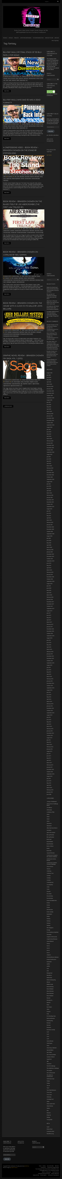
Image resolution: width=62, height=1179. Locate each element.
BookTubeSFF (37, 176)
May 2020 (49, 542)
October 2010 (50, 771)
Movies (18, 80)
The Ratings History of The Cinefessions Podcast (49, 1170)
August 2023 (49, 454)
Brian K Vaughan (17, 381)
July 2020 (49, 538)
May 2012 (49, 742)
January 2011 (50, 767)
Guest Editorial (50, 941)
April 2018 (49, 592)
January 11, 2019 (8, 330)
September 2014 (50, 687)
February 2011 (50, 765)
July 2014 (49, 692)
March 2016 (49, 649)
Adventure (49, 823)
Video (48, 1101)
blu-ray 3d (13, 78)
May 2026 (49, 379)
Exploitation (49, 914)
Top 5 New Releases (51, 1090)
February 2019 (50, 572)
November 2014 (50, 683)
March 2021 (49, 520)
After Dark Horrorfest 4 (52, 828)
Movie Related (50, 989)
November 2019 (50, 556)
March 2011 (49, 762)
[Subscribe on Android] (51, 91)
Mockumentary (50, 986)
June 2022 (49, 486)
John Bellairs (33, 332)
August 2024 (49, 427)
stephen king (9, 178)
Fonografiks (32, 381)
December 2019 (50, 554)
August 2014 (49, 690)
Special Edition (50, 1050)
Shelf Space (49, 1043)
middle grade (9, 282)
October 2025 (50, 395)
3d (42, 76)
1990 (18, 176)
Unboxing (49, 1097)
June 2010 (49, 780)
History (48, 943)
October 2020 (50, 531)
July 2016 (49, 640)
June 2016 (49, 642)
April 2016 (49, 647)
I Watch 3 (49, 955)
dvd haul (38, 78)
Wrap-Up (49, 1115)
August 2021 (49, 508)
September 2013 (50, 712)
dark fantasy (38, 280)
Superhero (49, 1059)
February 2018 (50, 597)
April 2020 (49, 545)
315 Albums (49, 807)
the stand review (28, 178)
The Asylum (49, 1070)
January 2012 (50, 749)
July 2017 (49, 613)
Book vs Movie (50, 846)
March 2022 (49, 493)
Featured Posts (36, 1175)
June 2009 (49, 794)
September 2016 (50, 635)
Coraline (25, 278)
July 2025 (49, 402)
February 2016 (50, 651)
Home (53, 40)
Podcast (48, 1011)
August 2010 (49, 776)
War (48, 1110)
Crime (48, 887)
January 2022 (50, 497)
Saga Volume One (6, 385)
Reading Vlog (50, 1020)
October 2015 (50, 660)
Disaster (49, 891)
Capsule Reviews (51, 853)
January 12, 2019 (8, 276)
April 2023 (49, 463)
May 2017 (49, 617)
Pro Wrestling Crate (51, 1016)
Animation (49, 830)
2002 (12, 278)
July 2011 (49, 753)
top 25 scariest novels (20, 282)
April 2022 (49, 490)
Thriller (48, 1081)
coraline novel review (25, 280)
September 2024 (50, 425)
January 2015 (50, 681)
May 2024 (49, 434)
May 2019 (49, 565)
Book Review (22, 176)
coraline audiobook (31, 278)
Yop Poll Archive (55, 1172)
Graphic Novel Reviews (30, 379)
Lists (48, 968)
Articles (11, 37)
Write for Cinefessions (25, 37)
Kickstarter (49, 961)
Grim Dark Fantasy (6, 232)
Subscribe (50, 131)
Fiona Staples (26, 381)
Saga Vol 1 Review (36, 383)
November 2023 (50, 447)
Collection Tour (50, 873)
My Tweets (49, 155)
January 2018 (50, 599)
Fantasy (35, 174)
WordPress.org (50, 1133)
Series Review (50, 1041)
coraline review (32, 280)
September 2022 (50, 479)
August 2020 (49, 536)
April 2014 (49, 699)
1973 (6, 332)
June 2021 (49, 513)
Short (48, 1045)
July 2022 (49, 484)
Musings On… (50, 1000)
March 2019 (49, 570)
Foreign (48, 930)
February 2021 (50, 522)
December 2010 (50, 769)
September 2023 (50, 452)
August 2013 (49, 715)
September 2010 (50, 774)
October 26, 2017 (8, 379)
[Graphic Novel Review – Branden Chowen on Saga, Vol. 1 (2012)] (23, 361)
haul (4, 80)
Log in (48, 1126)
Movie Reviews (50, 991)
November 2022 (50, 474)
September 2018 (50, 581)
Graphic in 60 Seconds (52, 936)
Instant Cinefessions (51, 959)
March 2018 (49, 595)
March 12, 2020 (7, 174)
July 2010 (49, 778)
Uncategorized (50, 1099)
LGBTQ (48, 964)
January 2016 (50, 654)
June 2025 (49, 404)
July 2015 (49, 667)
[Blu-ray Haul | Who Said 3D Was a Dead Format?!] (23, 105)
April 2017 (49, 620)
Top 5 (48, 1087)
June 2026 (49, 377)
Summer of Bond (50, 1057)
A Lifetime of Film (50, 812)
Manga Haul (49, 973)
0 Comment (38, 76)
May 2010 (49, 783)
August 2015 (49, 665)
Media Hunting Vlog (51, 979)
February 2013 (50, 728)
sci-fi (26, 80)
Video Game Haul (51, 1103)
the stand (22, 178)
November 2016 (50, 631)
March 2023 (49, 465)
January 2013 (50, 731)
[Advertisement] (53, 105)
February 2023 (50, 468)
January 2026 (50, 388)
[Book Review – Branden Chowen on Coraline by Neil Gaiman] (23, 257)
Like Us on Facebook (21, 1142)
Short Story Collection (52, 1047)
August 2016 (49, 638)
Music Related (50, 995)
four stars (36, 381)
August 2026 (49, 372)
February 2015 (50, 678)
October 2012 (50, 735)
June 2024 (49, 431)
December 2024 (50, 418)
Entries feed (49, 1129)
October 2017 (50, 606)
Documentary (50, 896)
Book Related (50, 841)
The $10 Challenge (51, 1066)
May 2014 (49, 697)
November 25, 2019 (8, 228)
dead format (26, 78)
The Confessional (51, 1072)
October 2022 (50, 477)
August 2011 (49, 751)
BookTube (31, 174)
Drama (48, 902)
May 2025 (49, 406)
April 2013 (49, 724)
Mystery (48, 1002)
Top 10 (48, 1085)
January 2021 (50, 524)
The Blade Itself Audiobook (21, 232)
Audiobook (12, 230)
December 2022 (50, 472)
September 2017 (50, 608)
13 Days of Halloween (52, 801)
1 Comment (7, 278)
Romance (49, 1027)
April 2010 (49, 785)
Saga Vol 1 (30, 383)
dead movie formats (32, 78)
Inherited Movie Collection (53, 957)
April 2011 (49, 760)
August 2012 (49, 737)
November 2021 (50, 502)
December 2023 (50, 445)
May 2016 (49, 644)
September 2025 (50, 397)
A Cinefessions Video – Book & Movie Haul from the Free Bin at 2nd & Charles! (52, 354)
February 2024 (50, 440)
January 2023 (50, 470)
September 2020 (50, 533)
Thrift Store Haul (50, 1078)
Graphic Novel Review (7, 383)
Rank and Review (51, 1018)
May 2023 (49, 461)
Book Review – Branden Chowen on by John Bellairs (22, 306)
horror (7, 80)
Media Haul (28, 76)
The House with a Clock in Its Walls (26, 334)
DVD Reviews (50, 909)
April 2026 (49, 382)
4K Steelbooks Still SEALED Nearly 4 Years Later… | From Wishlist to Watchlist (53, 307)
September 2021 (50, 506)
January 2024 (50, 443)
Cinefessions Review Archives (44, 1173)
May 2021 (49, 515)
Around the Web (49, 37)
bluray (17, 78)
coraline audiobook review (8, 280)
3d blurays (5, 78)
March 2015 (49, 676)
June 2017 (49, 615)
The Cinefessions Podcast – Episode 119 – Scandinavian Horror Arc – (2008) (53, 327)
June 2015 (49, 669)
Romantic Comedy (51, 1029)
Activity (44, 1165)
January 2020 (50, 552)
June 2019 (49, 563)
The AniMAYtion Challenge (53, 1068)
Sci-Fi (39, 379)
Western (49, 1112)
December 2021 (50, 499)
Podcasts (16, 37)
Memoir (48, 982)
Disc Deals (49, 893)
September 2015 (50, 663)
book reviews (27, 176)
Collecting (24, 76)
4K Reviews (49, 810)
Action (48, 814)
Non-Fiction (49, 1007)
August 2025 (49, 400)
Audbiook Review (6, 230)
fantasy (41, 78)
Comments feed (50, 1131)
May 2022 (49, 488)
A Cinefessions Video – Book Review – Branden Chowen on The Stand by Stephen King (21, 150)
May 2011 (49, 758)
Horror (39, 174)
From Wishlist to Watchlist (52, 932)
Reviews (5, 37)
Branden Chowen (16, 76)
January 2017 (50, 626)
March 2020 (49, 547)
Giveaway (49, 934)
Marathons (49, 975)
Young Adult (49, 1119)
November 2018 (50, 576)
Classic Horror (50, 866)
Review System (43, 1175)
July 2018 (49, 586)
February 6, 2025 (8, 76)
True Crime (49, 1092)
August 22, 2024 (8, 124)
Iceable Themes (14, 1167)
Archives (57, 37)
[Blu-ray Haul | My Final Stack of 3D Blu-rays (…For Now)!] (23, 58)
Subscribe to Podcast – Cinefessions (52, 94)
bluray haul (21, 78)
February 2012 (50, 746)
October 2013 (50, 710)
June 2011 (49, 755)
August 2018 (49, 583)
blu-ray (9, 78)
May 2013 (49, 721)
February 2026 (50, 386)
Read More (6, 138)
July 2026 (49, 375)
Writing (48, 1117)
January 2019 (50, 574)
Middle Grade (34, 276)
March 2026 (49, 384)
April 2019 (49, 567)
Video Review (5, 180)
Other (48, 1009)
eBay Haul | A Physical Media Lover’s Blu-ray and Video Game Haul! (53, 302)
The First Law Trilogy (39, 232)
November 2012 (50, 733)
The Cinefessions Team (38, 37)
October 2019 (50, 558)
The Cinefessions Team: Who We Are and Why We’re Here (47, 1168)
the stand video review (36, 178)
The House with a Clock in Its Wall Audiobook (11, 334)
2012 (12, 381)
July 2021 (49, 511)
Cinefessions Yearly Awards (53, 1175)
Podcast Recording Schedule (53, 1167)
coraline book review (16, 280)
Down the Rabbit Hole (52, 900)
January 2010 (50, 792)
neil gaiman (14, 282)
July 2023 (49, 456)
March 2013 (49, 726)
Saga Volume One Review (15, 385)
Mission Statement (55, 1173)
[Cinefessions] (31, 6)
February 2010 (50, 789)
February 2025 (50, 413)
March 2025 (49, 411)
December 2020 (50, 527)
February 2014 (50, 703)
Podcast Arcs (43, 1167)
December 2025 (50, 391)
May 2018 (49, 590)
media (10, 80)
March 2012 (49, 744)
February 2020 (50, 549)
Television (49, 1063)
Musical (48, 998)
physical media (22, 80)
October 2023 (50, 450)
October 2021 (50, 504)
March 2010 (49, 787)
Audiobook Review (18, 230)
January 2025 (50, 416)
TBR (47, 1061)
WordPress (26, 1166)
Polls (48, 1013)
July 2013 (49, 717)
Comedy (49, 875)
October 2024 (50, 422)
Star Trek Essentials (51, 1054)
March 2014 (49, 701)
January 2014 (50, 706)
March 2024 (49, 438)
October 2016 (50, 633)
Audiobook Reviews (25, 230)
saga (21, 383)
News (48, 1004)
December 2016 (50, 629)
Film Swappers (50, 927)
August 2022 (49, 481)
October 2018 (50, 579)
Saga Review (25, 383)
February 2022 (50, 495)
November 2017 (50, 604)
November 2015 (50, 658)
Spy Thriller (49, 1052)
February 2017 (50, 624)
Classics (48, 868)
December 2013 (50, 708)
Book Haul (49, 839)
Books (28, 174)
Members (57, 1165)
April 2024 (49, 436)
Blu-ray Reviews (50, 834)
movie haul (14, 80)
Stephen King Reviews (16, 178)
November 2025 (50, 393)
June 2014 (49, 694)
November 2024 (50, 420)
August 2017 (49, 610)
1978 (15, 176)
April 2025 (49, 409)
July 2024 (49, 429)
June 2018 (49, 588)
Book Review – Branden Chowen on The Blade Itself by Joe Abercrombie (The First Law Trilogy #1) (22, 204)
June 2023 (49, 459)
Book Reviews (24, 174)
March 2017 (49, 622)
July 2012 (49, 740)
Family (48, 916)
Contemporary (50, 882)
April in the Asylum (51, 832)
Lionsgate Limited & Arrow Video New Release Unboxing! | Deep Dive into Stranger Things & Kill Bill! (53, 314)
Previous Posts (8, 406)
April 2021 (49, 518)
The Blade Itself (13, 232)
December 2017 (50, 601)
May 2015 (49, 672)
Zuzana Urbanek (51, 359)
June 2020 (49, 540)
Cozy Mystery (50, 884)
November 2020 (50, 529)
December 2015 (50, 656)
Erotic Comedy (50, 911)
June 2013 (49, 719)
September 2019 (50, 561)
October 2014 (50, 685)
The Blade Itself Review (31, 232)
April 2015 (49, 674)
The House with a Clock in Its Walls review (10, 336)
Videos (32, 76)
